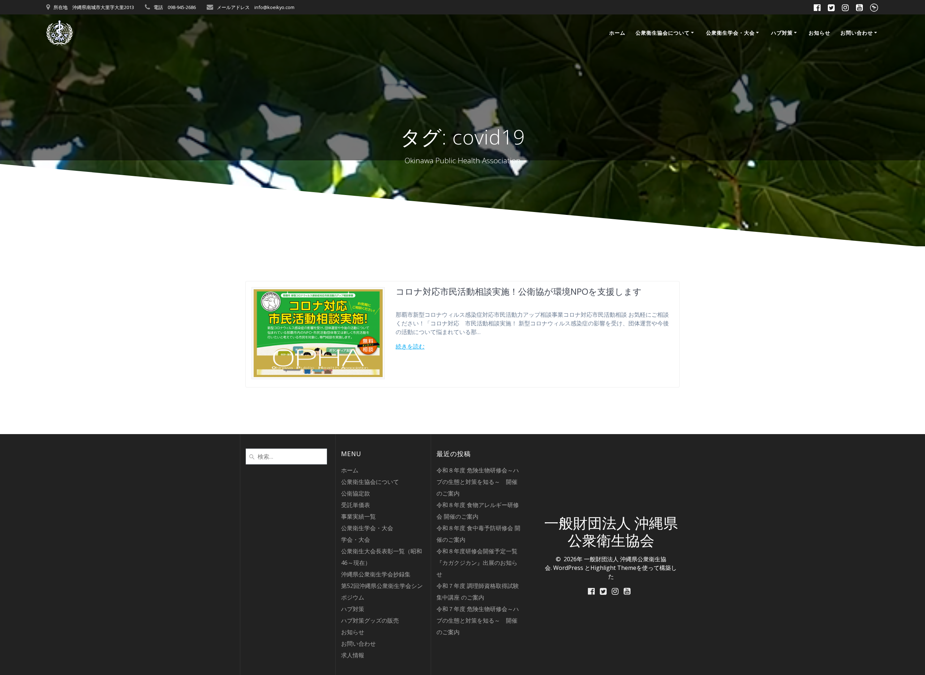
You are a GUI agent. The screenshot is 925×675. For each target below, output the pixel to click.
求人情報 (352, 655)
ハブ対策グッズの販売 (370, 620)
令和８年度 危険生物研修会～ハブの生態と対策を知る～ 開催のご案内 (477, 481)
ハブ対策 (782, 32)
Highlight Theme (613, 568)
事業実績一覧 (358, 516)
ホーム (617, 32)
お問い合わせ (856, 32)
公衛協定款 (355, 493)
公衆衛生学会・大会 (730, 32)
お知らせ (819, 32)
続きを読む (410, 346)
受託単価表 (355, 505)
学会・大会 (355, 540)
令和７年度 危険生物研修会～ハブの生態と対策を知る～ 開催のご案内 (477, 620)
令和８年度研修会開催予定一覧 (476, 551)
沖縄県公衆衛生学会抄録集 (375, 574)
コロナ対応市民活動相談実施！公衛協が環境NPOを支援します (519, 291)
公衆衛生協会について (663, 32)
